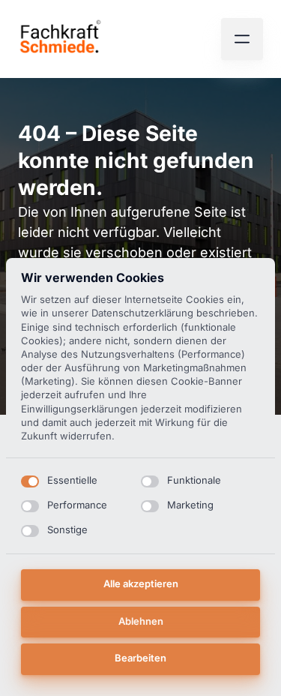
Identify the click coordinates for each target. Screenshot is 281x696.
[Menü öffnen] (242, 39)
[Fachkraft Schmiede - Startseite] (60, 39)
